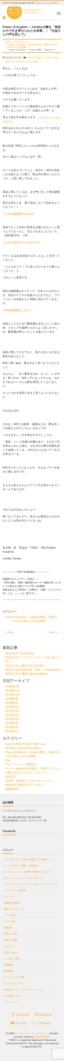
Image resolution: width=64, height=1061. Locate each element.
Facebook (22, 1014)
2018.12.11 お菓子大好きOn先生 (25, 665)
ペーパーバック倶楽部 (15, 890)
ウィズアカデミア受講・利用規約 (20, 865)
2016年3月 (11, 731)
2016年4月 (11, 727)
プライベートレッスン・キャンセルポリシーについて (30, 884)
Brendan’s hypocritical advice (23, 748)
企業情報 (8, 965)
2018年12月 (12, 686)
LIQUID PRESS (42, 1037)
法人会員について (13, 995)
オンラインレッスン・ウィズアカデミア (24, 878)
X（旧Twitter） (43, 1023)
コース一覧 (9, 921)
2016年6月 (11, 723)
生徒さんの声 (10, 934)
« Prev (9, 632)
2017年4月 (11, 715)
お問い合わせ (10, 952)
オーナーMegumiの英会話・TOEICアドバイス (33, 768)
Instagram (45, 1014)
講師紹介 (8, 927)
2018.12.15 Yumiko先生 (19, 653)
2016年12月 (12, 719)
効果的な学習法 (11, 903)
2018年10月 (12, 694)
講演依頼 (8, 971)
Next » (53, 632)
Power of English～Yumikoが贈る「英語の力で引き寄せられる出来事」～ (31, 619)
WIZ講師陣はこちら (17, 310)
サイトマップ (10, 1002)
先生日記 (10, 776)
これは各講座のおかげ (19, 213)
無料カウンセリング (14, 909)
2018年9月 (11, 698)
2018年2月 (11, 706)
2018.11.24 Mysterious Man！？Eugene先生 (33, 669)
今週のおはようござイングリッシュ (27, 772)
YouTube (20, 1023)
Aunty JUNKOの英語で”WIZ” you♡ (26, 744)
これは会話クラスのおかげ (21, 242)
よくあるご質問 (11, 958)
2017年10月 (12, 710)
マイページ (9, 896)
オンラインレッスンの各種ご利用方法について (27, 872)
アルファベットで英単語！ (21, 764)
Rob (7, 760)
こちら (18, 593)
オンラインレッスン (14, 983)
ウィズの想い (10, 915)
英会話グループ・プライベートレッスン (24, 989)
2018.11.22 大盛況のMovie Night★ (26, 673)
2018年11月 (12, 690)
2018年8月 (11, 702)
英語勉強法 (12, 788)
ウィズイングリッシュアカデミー (31, 1033)
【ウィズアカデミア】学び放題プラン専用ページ (28, 859)
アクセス (8, 946)
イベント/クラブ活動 (14, 977)
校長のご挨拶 (10, 940)
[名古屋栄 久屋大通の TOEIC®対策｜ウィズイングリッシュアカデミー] (13, 12)
